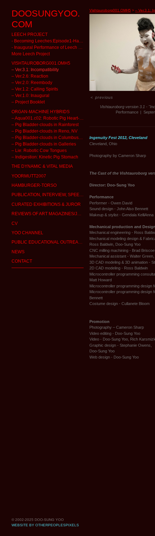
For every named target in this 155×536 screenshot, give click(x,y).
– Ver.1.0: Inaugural (25, 84)
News (16, 241)
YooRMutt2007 (23, 165)
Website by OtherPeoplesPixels (45, 525)
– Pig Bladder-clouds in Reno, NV (35, 120)
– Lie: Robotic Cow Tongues (30, 139)
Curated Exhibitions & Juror (34, 193)
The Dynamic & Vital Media (33, 155)
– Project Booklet (23, 91)
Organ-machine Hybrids (32, 100)
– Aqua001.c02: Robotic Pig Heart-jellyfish (41, 107)
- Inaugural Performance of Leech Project (40, 36)
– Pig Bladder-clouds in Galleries (34, 133)
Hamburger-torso (26, 174)
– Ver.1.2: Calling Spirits (28, 78)
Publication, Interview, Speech (36, 183)
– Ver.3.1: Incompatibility (29, 58)
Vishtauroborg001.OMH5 (32, 52)
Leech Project (22, 23)
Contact (18, 250)
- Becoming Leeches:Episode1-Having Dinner (42, 30)
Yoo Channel (22, 222)
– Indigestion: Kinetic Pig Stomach (36, 146)
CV (13, 212)
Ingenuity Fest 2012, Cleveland (118, 137)
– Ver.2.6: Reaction (24, 65)
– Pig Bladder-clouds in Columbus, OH (39, 126)
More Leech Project (24, 43)
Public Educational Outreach (34, 231)
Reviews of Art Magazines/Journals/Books (48, 202)
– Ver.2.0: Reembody (25, 71)
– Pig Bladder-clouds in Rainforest (36, 113)
